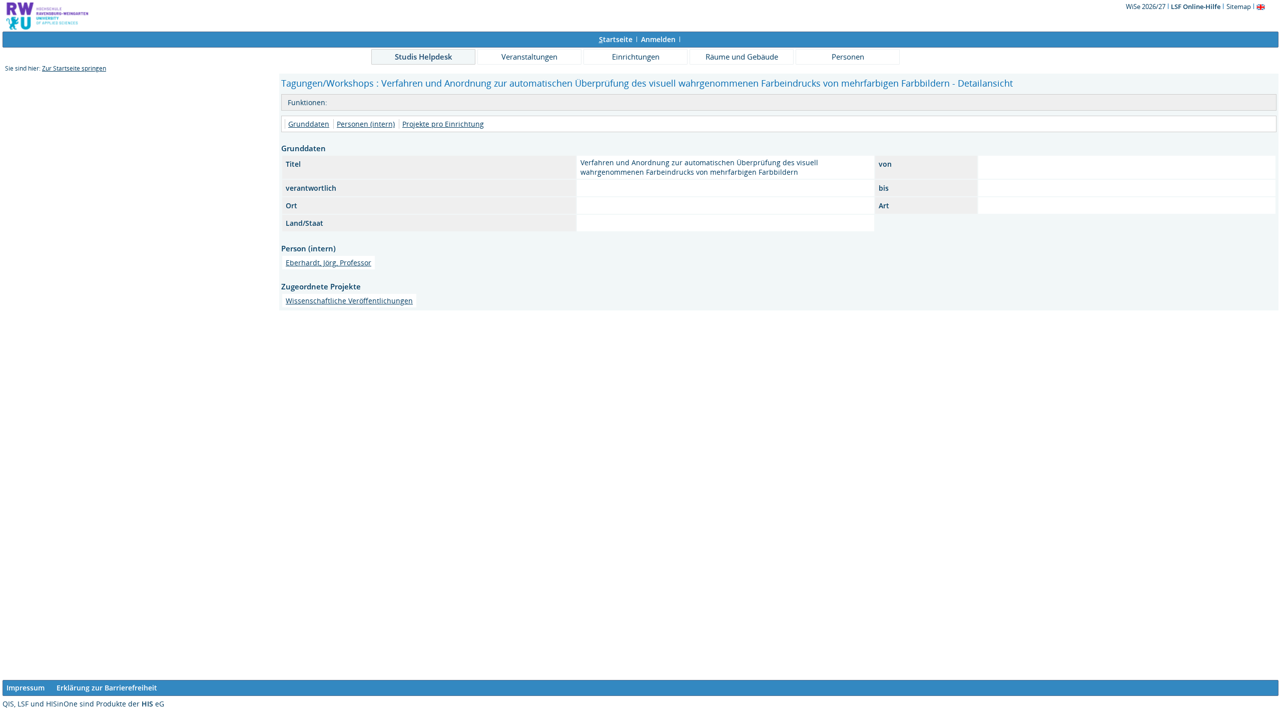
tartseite (615, 39)
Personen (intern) (366, 124)
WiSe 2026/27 (1146, 6)
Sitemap (1238, 6)
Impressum (26, 687)
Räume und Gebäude (742, 57)
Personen (848, 57)
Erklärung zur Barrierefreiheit (107, 687)
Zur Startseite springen (74, 68)
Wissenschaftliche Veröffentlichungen (349, 300)
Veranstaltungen (529, 57)
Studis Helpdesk (423, 57)
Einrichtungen (636, 57)
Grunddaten (308, 124)
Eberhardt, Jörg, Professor (328, 262)
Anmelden (658, 39)
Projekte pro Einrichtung (443, 124)
